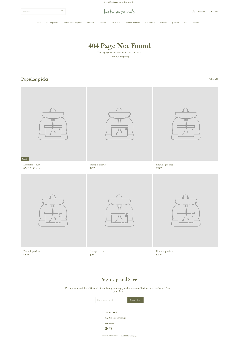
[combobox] (43, 11)
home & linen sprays (73, 22)
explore (196, 22)
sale (186, 22)
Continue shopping (119, 56)
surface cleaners (133, 22)
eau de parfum (52, 22)
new (39, 22)
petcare (175, 22)
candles (103, 22)
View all (213, 79)
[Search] (62, 11)
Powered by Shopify (129, 335)
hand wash (150, 22)
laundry (163, 22)
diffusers (90, 22)
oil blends (116, 22)
